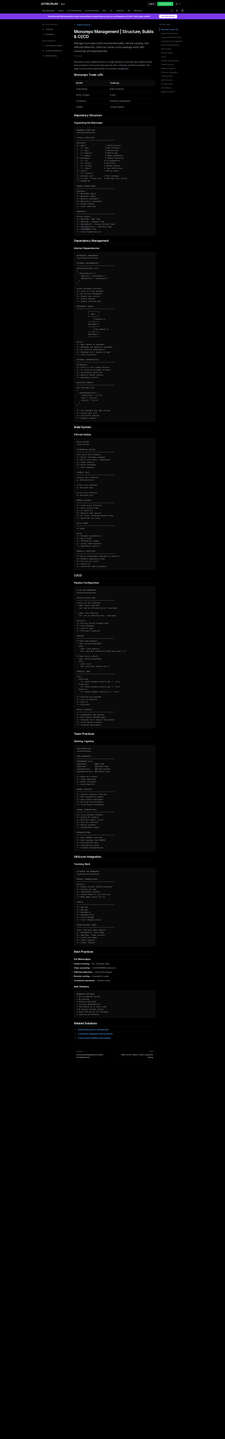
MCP (104, 11)
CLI (111, 11)
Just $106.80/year (168, 16)
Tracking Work (167, 76)
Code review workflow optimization (94, 1038)
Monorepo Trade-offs (169, 29)
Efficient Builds (167, 53)
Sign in (151, 4)
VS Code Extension (74, 11)
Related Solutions (168, 92)
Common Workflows (54, 51)
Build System (166, 49)
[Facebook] (177, 11)
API (129, 11)
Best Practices (51, 56)
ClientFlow (120, 11)
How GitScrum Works (54, 46)
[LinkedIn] (182, 11)
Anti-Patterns (166, 88)
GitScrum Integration (169, 72)
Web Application (48, 11)
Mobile (60, 11)
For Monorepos (167, 84)
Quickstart (50, 34)
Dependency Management (171, 41)
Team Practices (167, 64)
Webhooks (138, 11)
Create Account (165, 4)
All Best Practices (84, 25)
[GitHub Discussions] (172, 11)
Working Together (168, 68)
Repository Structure (169, 33)
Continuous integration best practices (95, 1034)
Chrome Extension (92, 11)
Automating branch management (93, 1029)
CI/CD (163, 57)
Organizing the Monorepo (171, 37)
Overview (49, 29)
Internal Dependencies (170, 45)
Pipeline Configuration (170, 61)
